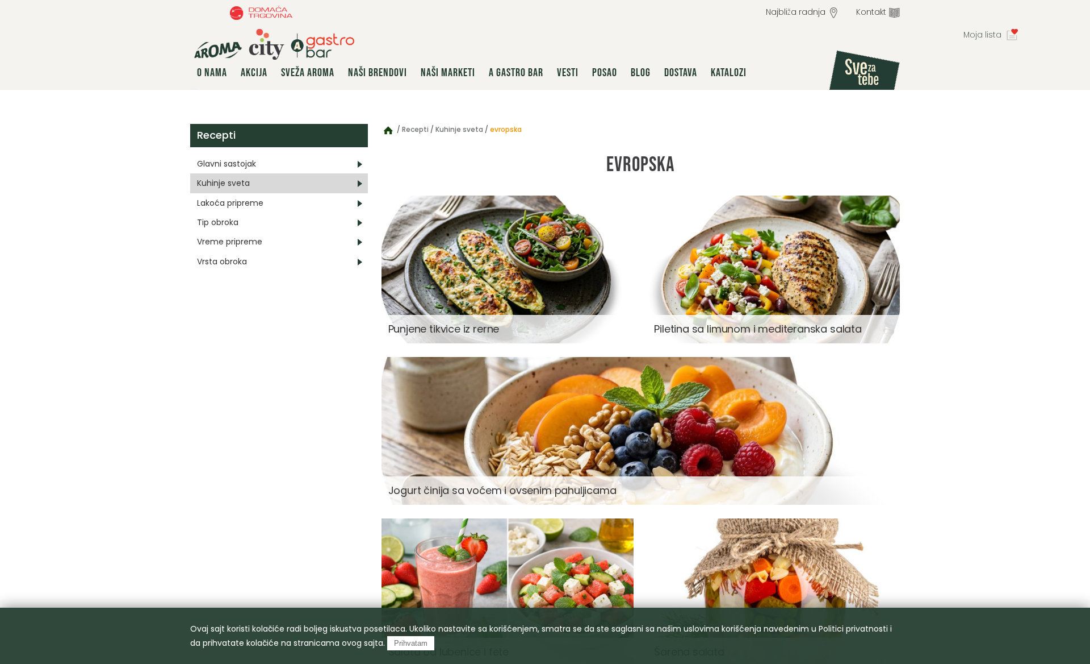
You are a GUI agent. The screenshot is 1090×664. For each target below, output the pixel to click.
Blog (641, 73)
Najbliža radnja (795, 12)
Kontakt (871, 12)
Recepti (216, 135)
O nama (212, 73)
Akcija (254, 73)
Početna (388, 129)
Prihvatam (410, 643)
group (274, 44)
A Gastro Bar (516, 73)
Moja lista (982, 34)
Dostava (680, 73)
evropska (506, 129)
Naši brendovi (377, 73)
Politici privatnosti (853, 628)
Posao (604, 73)
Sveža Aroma (307, 73)
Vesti (567, 73)
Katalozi (729, 73)
